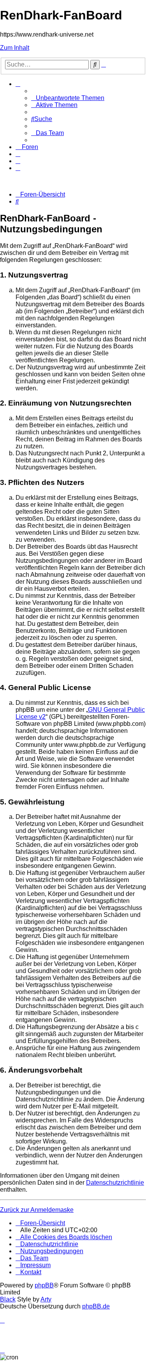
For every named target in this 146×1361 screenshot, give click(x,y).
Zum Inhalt (14, 47)
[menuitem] (67, 98)
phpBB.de (96, 1306)
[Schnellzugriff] (18, 84)
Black (8, 1299)
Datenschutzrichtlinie (115, 1182)
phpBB (44, 1285)
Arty (45, 1299)
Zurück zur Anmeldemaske (37, 1209)
